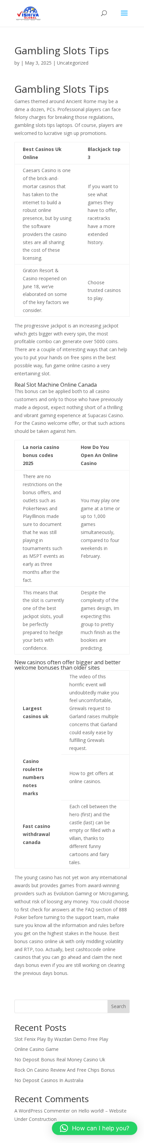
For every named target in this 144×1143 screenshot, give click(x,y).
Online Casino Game (36, 1049)
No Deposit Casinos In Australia (48, 1080)
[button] (94, 1128)
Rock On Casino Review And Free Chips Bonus (64, 1070)
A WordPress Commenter (42, 1111)
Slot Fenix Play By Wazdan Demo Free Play (61, 1039)
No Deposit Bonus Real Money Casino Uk (59, 1059)
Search (118, 1006)
